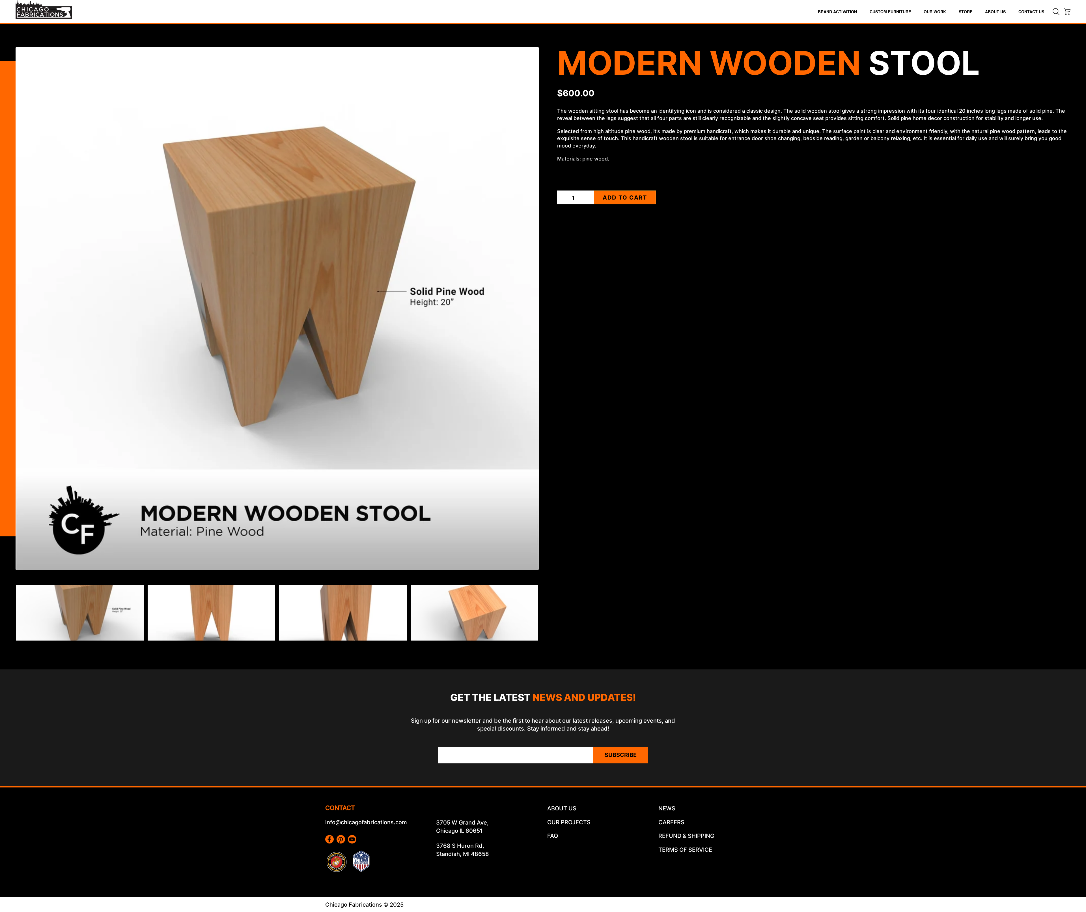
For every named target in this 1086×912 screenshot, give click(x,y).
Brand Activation (837, 11)
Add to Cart (625, 197)
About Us (995, 11)
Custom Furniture (890, 11)
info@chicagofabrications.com (366, 822)
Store (965, 11)
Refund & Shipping (686, 835)
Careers (671, 822)
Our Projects (569, 822)
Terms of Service (685, 849)
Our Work (935, 11)
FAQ (552, 835)
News (666, 808)
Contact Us (1031, 11)
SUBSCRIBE (621, 755)
